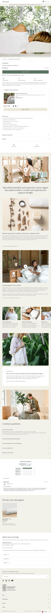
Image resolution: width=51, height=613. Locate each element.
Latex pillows (5, 59)
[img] (6, 481)
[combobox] (45, 611)
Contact (5, 554)
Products (6, 562)
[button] (18, 468)
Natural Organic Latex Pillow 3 (14, 59)
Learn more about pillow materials (9, 246)
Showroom (6, 558)
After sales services (28, 611)
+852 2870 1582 (9, 547)
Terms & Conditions (38, 611)
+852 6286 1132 (35, 550)
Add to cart (25, 71)
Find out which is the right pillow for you (10, 297)
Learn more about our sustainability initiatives (16, 381)
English (45, 611)
